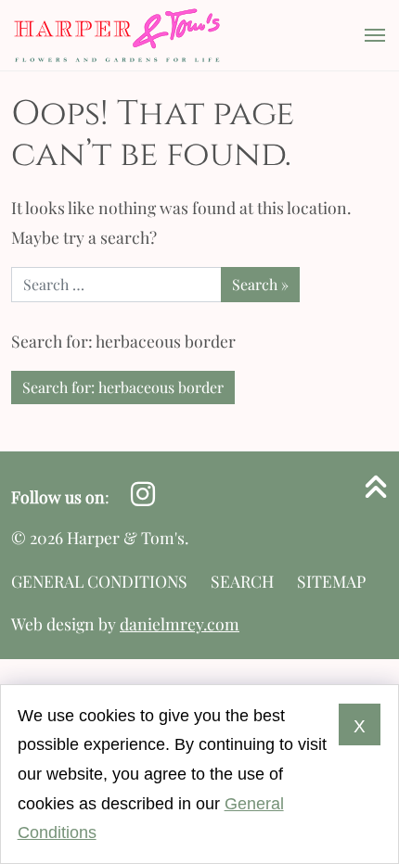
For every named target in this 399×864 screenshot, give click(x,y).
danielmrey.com (179, 623)
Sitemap (331, 580)
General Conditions (99, 580)
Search (242, 580)
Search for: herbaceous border (123, 387)
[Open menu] (369, 35)
